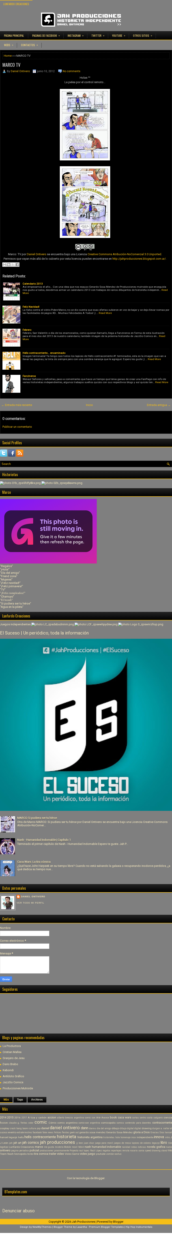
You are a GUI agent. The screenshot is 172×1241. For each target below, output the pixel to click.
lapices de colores (141, 1143)
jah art (17, 1142)
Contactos (29, 45)
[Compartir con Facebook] (17, 264)
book (113, 1117)
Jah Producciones (83, 1221)
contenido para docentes (138, 1122)
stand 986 (166, 1150)
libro (164, 1143)
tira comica (41, 1153)
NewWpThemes (42, 1227)
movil (74, 1147)
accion (51, 1117)
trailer (52, 1153)
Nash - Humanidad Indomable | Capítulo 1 (44, 840)
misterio (59, 1147)
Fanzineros (29, 376)
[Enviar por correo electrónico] (4, 264)
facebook (37, 1132)
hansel (168, 1132)
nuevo (169, 1147)
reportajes (116, 1150)
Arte (98, 1117)
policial (34, 1150)
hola (117, 1137)
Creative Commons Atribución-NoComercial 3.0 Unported (124, 254)
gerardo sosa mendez (92, 1132)
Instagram (76, 35)
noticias (142, 1147)
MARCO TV (11, 65)
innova (159, 1137)
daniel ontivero (65, 1127)
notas (134, 1147)
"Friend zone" (8, 576)
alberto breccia (65, 1117)
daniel (45, 1128)
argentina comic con (84, 1117)
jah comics (30, 1143)
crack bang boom (19, 1128)
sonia (141, 1150)
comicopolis (108, 1122)
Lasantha (81, 1227)
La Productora (12, 1046)
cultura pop (35, 1128)
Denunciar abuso (18, 1210)
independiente (145, 1137)
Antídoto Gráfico (13, 1076)
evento (12, 1132)
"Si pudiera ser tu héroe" (15, 603)
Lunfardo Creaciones (16, 4)
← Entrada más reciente (16, 405)
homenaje (125, 1137)
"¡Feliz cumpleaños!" (12, 593)
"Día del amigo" (10, 572)
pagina (15, 1150)
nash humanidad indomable (103, 1146)
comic (40, 1122)
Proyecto (74, 1150)
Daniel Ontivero (20, 71)
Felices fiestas (61, 1132)
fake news (48, 1132)
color (30, 1122)
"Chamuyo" (7, 596)
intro (167, 1137)
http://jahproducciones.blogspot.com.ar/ (139, 258)
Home (8, 55)
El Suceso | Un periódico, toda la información (44, 633)
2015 (10, 1117)
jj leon (79, 1143)
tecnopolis (20, 1153)
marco (39, 1146)
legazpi (156, 1143)
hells (21, 1137)
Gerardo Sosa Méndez (119, 1132)
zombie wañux (113, 1154)
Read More (105, 313)
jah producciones (57, 1142)
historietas (108, 1137)
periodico (24, 1150)
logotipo (4, 1147)
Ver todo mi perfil (30, 903)
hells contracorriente (40, 1137)
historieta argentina (89, 1137)
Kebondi (8, 1070)
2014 (3, 1117)
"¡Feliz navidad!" (10, 583)
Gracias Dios (157, 1132)
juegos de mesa (122, 1143)
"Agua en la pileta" (12, 607)
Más (6, 1099)
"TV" (3, 589)
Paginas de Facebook (46, 35)
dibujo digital (127, 1128)
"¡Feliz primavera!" (11, 586)
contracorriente (162, 1122)
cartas (135, 1117)
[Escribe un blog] (8, 264)
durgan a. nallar (161, 1128)
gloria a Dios (141, 1132)
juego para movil (104, 1143)
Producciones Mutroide (18, 1088)
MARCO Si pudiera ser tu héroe (37, 818)
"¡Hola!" (5, 569)
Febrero (27, 329)
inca (133, 1137)
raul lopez (84, 1150)
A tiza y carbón (37, 1117)
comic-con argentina (89, 1122)
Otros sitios (142, 35)
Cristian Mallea (12, 1052)
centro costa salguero (151, 1117)
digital (137, 1128)
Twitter (97, 35)
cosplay (4, 1128)
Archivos (37, 1099)
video (60, 1153)
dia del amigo (104, 1128)
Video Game (72, 1153)
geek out (74, 1132)
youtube (100, 1153)
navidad (126, 1147)
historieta (66, 1136)
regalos (106, 1150)
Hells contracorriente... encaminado (44, 352)
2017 (24, 1117)
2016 (17, 1117)
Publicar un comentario (17, 426)
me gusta (49, 1147)
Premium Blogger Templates (106, 1227)
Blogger (99, 1178)
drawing (147, 1128)
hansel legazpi (8, 1137)
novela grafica (156, 1146)
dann (84, 1128)
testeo (30, 1154)
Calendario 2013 (33, 283)
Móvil (81, 1147)
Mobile (67, 1147)
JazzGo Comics (13, 1082)
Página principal (14, 35)
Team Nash (7, 1153)
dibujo (115, 1128)
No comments (71, 71)
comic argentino (67, 1122)
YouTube (118, 35)
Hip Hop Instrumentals (139, 1227)
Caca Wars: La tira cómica (34, 861)
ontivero (5, 1150)
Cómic (52, 1122)
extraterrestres (24, 1132)
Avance (105, 1117)
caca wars (124, 1117)
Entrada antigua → (159, 405)
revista (125, 1150)
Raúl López (96, 1150)
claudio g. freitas (18, 1122)
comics (120, 1122)
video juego (87, 1153)
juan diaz (89, 1143)
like (170, 1143)
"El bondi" (6, 600)
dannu (92, 1128)
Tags (20, 1099)
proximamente (61, 1150)
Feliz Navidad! (31, 306)
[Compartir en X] (13, 264)
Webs (8, 45)
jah (11, 1143)
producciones (47, 1150)
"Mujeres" (6, 579)
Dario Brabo (10, 1064)
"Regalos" (6, 566)
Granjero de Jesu (14, 1058)
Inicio (89, 405)
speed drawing (153, 1150)
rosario (134, 1150)
